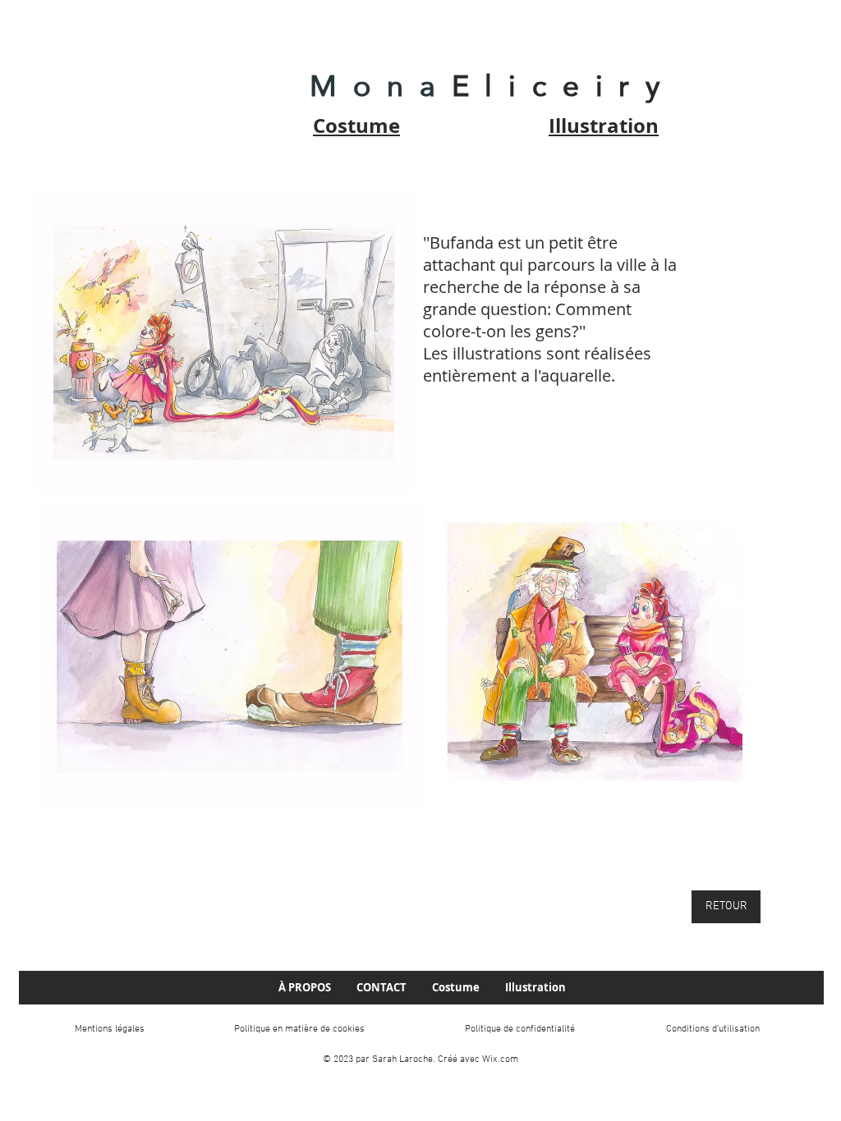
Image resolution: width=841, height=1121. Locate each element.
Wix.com (500, 1059)
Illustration (604, 126)
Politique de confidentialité (520, 1029)
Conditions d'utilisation (713, 1029)
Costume (356, 126)
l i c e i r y (574, 86)
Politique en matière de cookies (299, 1029)
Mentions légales (110, 1029)
